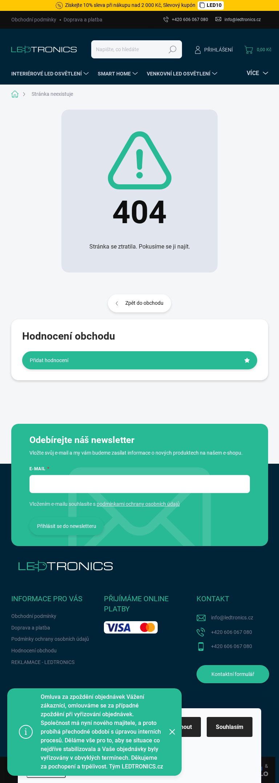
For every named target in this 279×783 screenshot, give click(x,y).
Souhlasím (229, 726)
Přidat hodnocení (49, 360)
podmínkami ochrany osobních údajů (138, 504)
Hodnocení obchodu (34, 650)
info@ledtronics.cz (232, 617)
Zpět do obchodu (144, 303)
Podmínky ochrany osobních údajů (50, 639)
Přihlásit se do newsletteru (66, 526)
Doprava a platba (83, 19)
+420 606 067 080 (231, 632)
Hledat (172, 49)
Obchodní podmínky (33, 19)
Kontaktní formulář (232, 674)
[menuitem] (50, 74)
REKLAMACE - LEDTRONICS (42, 662)
